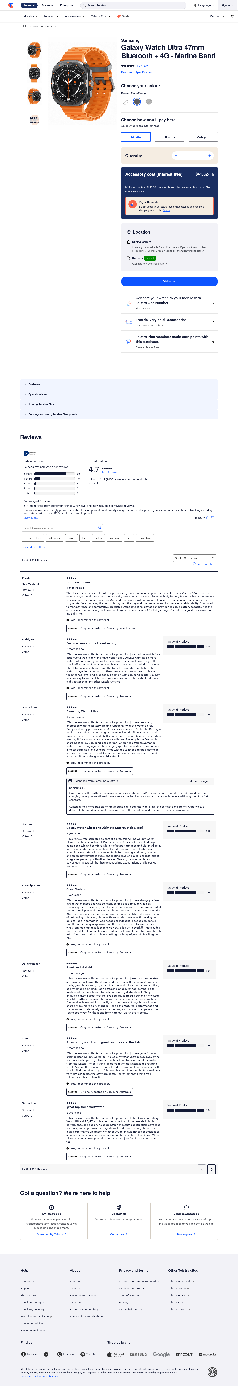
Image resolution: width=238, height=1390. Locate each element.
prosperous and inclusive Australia (40, 1376)
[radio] (125, 101)
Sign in (166, 210)
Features (126, 72)
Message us (184, 1234)
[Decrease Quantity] (176, 155)
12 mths (170, 137)
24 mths (136, 137)
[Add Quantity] (209, 155)
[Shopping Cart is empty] (232, 16)
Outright (203, 137)
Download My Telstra (50, 1234)
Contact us (117, 1234)
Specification (143, 72)
